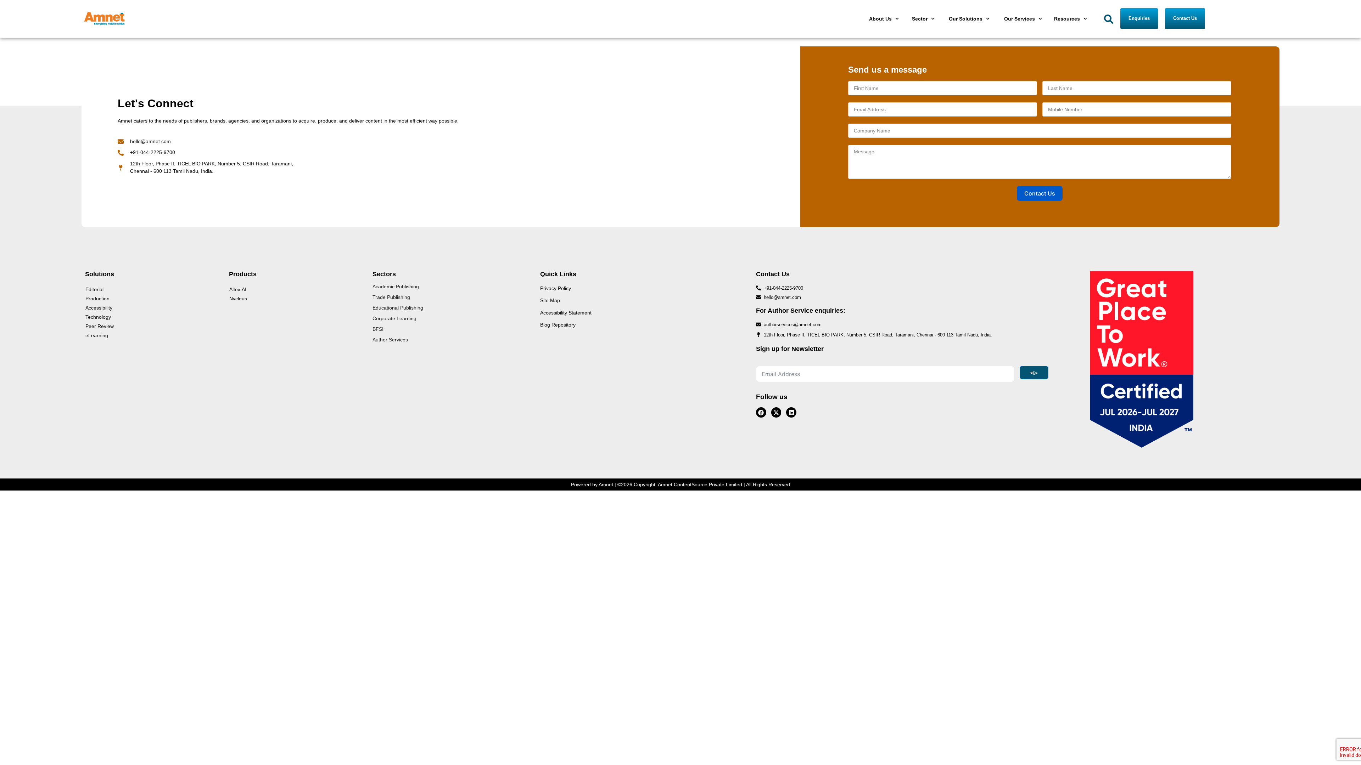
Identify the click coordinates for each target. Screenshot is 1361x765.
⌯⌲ (1034, 372)
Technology (98, 317)
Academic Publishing (396, 286)
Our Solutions (965, 19)
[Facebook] (761, 412)
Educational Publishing (398, 308)
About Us (880, 19)
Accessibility (98, 308)
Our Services (1019, 19)
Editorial (94, 289)
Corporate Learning (394, 318)
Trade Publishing (391, 297)
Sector (920, 19)
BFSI (378, 329)
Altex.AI (237, 289)
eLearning (96, 335)
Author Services (390, 339)
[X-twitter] (776, 412)
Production (97, 298)
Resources (1067, 19)
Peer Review (99, 326)
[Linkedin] (791, 412)
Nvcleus (238, 298)
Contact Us (1039, 193)
